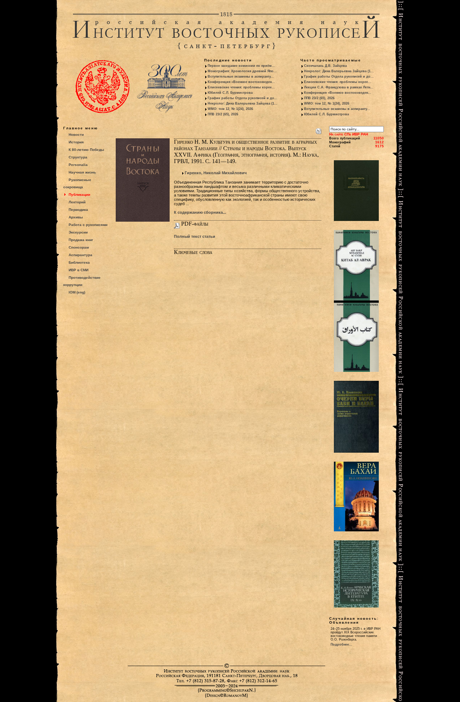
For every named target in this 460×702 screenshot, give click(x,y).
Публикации (79, 195)
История (76, 142)
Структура (78, 157)
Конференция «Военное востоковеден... (241, 82)
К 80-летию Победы (86, 150)
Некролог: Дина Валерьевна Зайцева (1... (242, 103)
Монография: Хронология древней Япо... (242, 71)
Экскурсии (78, 232)
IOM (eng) (77, 292)
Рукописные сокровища (77, 183)
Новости (76, 135)
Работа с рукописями (88, 225)
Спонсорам (79, 247)
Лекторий (77, 202)
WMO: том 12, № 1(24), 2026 (230, 109)
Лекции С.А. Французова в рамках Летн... (338, 87)
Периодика (78, 210)
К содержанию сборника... (200, 212)
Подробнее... (341, 644)
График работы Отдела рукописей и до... (242, 98)
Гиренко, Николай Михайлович (216, 173)
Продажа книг (81, 240)
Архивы (76, 217)
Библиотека (79, 262)
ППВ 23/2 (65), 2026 (223, 114)
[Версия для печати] (318, 130)
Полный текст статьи (194, 236)
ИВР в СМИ (78, 270)
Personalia (78, 165)
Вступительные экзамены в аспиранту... (241, 76)
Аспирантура (80, 255)
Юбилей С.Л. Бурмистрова (230, 92)
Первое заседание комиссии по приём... (241, 66)
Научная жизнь (82, 172)
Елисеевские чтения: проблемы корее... (241, 87)
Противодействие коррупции (82, 281)
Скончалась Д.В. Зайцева (325, 66)
